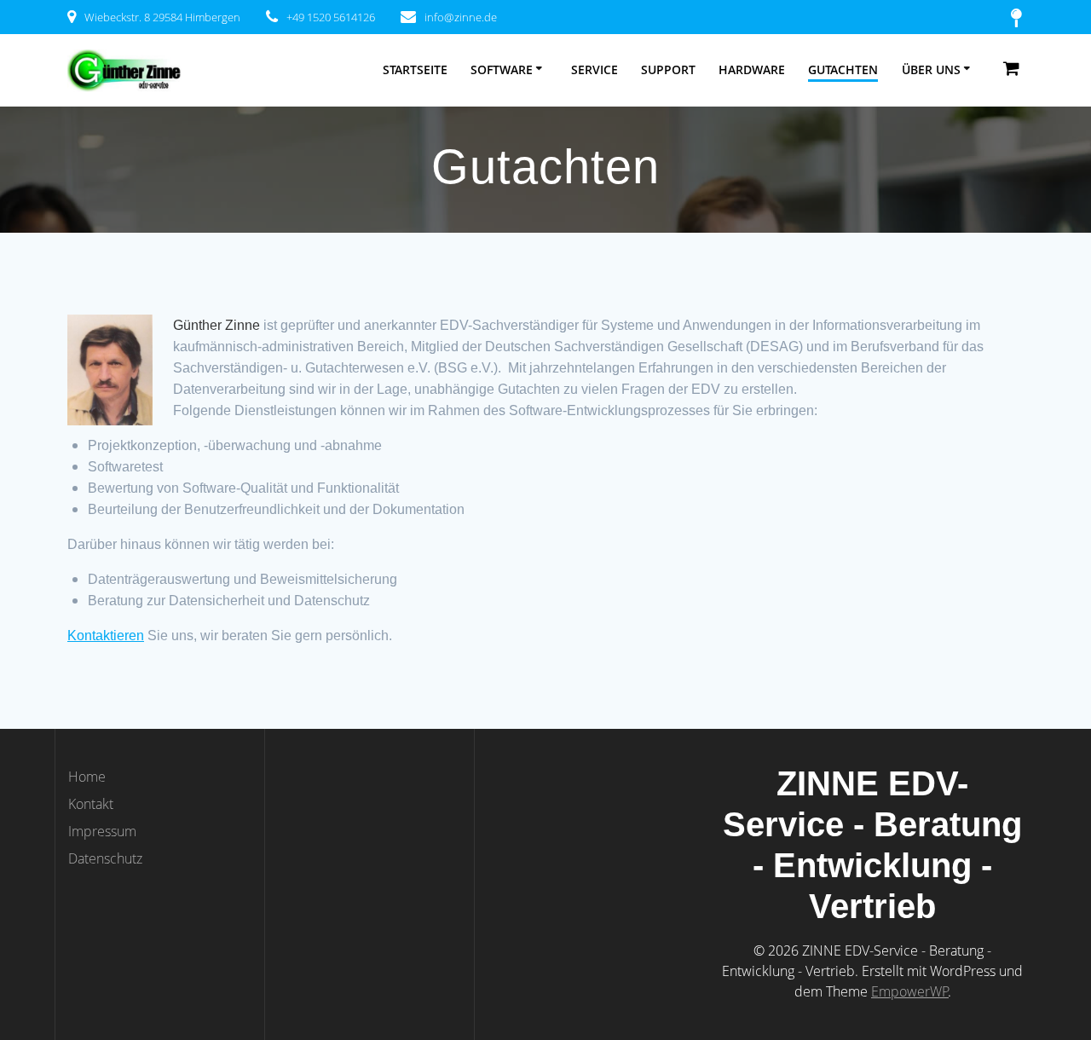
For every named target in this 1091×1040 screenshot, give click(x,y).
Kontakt (90, 803)
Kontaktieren (105, 635)
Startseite (415, 69)
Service (594, 69)
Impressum (102, 831)
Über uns (931, 69)
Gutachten (843, 69)
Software (501, 69)
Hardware (752, 69)
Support (668, 69)
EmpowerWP (910, 991)
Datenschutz (105, 858)
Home (87, 776)
